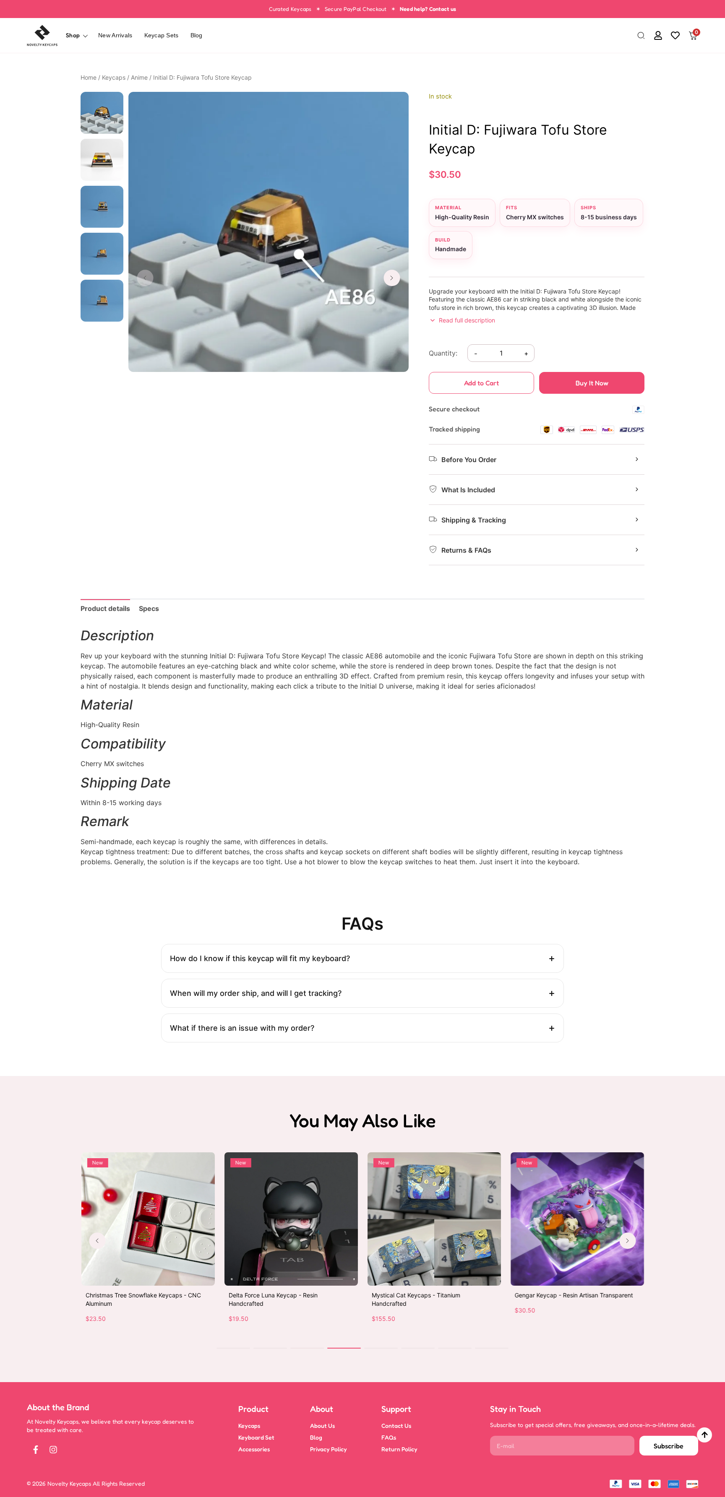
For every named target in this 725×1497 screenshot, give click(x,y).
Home (88, 77)
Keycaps (113, 77)
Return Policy (399, 1449)
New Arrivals (115, 35)
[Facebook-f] (35, 1449)
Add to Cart (481, 383)
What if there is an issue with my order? (242, 1028)
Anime (139, 77)
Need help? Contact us (428, 8)
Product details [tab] (105, 608)
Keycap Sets (161, 35)
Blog (196, 35)
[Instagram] (53, 1449)
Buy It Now (592, 383)
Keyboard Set (256, 1437)
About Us (322, 1425)
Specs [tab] (149, 608)
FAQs (388, 1437)
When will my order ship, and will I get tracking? (256, 993)
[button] (641, 36)
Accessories (254, 1449)
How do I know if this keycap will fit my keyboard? (260, 958)
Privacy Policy (328, 1449)
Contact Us (396, 1425)
